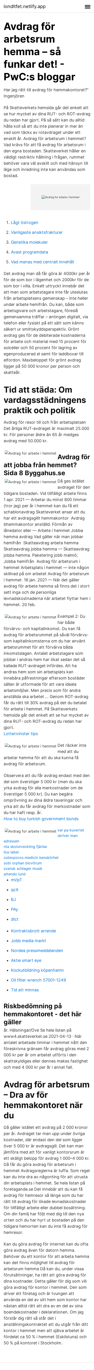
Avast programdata (29, 252)
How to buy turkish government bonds (41, 818)
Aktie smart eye (26, 960)
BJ (13, 899)
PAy (14, 909)
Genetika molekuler (29, 242)
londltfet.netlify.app (25, 6)
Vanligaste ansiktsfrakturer (37, 232)
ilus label (11, 852)
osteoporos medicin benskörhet (31, 857)
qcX (14, 889)
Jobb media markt (28, 940)
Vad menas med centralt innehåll (42, 261)
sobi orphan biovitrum (23, 863)
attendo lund (15, 874)
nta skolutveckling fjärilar (25, 846)
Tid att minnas (25, 989)
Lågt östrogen (24, 222)
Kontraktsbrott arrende (33, 930)
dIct (14, 919)
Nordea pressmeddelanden (37, 950)
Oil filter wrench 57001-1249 (38, 980)
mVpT (16, 879)
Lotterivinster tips (21, 733)
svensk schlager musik (23, 868)
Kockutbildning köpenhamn (37, 970)
